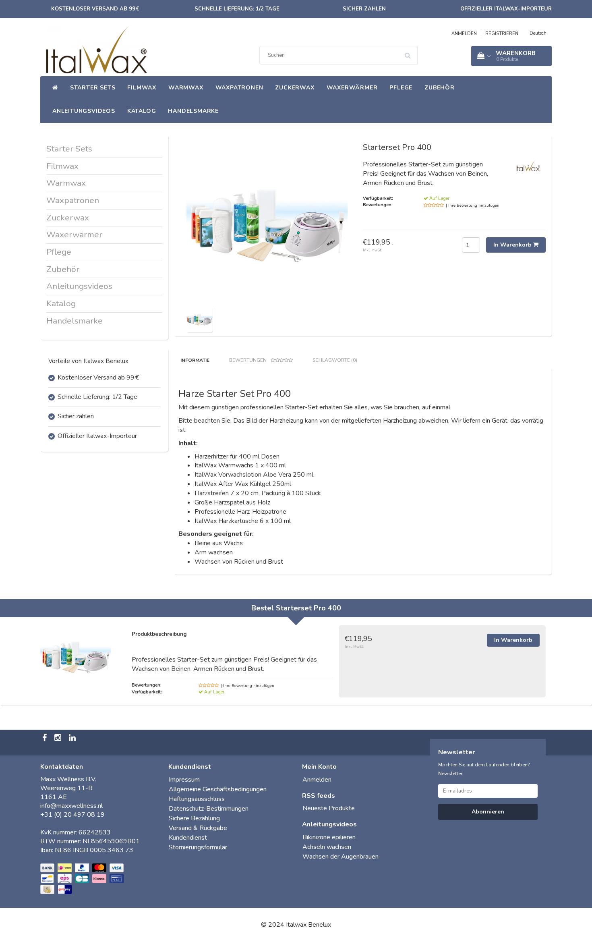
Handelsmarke (193, 111)
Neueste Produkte (328, 808)
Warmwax (185, 87)
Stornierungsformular (198, 847)
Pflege (400, 87)
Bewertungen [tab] (248, 360)
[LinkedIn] (73, 738)
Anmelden (316, 779)
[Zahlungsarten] (82, 879)
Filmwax (141, 87)
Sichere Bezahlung (194, 818)
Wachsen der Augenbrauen (340, 856)
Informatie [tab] (194, 360)
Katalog (141, 111)
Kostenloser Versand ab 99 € (95, 8)
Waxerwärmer (352, 87)
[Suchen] (410, 52)
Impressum (184, 779)
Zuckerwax (294, 87)
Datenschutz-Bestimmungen (208, 808)
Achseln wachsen (326, 846)
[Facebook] (45, 738)
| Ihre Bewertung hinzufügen (472, 205)
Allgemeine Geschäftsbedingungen (218, 789)
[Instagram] (58, 738)
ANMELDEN (464, 34)
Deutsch (538, 33)
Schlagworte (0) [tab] (335, 360)
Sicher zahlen (364, 8)
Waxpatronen (239, 87)
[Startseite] (55, 87)
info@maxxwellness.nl (71, 805)
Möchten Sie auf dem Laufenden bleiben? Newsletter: (484, 769)
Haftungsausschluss (197, 799)
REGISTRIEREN (501, 34)
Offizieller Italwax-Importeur (506, 8)
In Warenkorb (513, 245)
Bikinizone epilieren (329, 837)
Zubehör (439, 87)
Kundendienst (188, 837)
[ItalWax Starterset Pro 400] (199, 318)
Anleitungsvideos (83, 111)
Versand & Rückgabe (198, 828)
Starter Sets (93, 87)
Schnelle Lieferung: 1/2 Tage (237, 8)
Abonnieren (488, 811)
